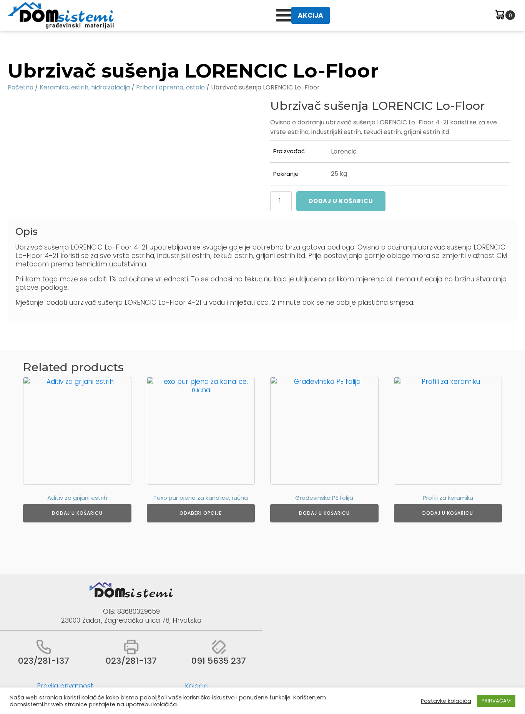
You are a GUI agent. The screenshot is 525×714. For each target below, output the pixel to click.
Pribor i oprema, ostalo (170, 87)
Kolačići (197, 686)
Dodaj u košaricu (341, 201)
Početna (20, 87)
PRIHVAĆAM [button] (496, 700)
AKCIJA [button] (310, 15)
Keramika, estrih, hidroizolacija (85, 87)
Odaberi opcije (200, 513)
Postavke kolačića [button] (446, 700)
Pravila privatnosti (66, 686)
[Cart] (504, 15)
